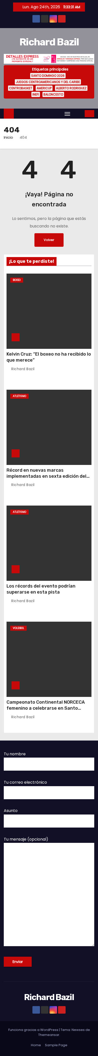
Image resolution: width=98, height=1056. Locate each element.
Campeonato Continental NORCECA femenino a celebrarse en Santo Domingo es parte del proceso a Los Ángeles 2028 (46, 711)
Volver (49, 240)
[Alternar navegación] (67, 113)
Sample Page (56, 1045)
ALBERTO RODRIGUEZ (71, 88)
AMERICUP (44, 88)
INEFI (35, 94)
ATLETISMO (19, 396)
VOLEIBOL (18, 628)
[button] (78, 113)
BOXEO (17, 280)
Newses (78, 1029)
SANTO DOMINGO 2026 (48, 75)
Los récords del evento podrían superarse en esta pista (41, 589)
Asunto (11, 811)
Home (36, 1045)
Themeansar (48, 1034)
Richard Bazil (49, 42)
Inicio (8, 137)
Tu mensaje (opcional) (26, 839)
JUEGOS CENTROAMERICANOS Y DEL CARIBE (48, 82)
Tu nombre (15, 754)
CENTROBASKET (20, 88)
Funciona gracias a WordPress (33, 1029)
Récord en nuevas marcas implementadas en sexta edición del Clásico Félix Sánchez (46, 476)
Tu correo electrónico (25, 782)
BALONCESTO (53, 94)
